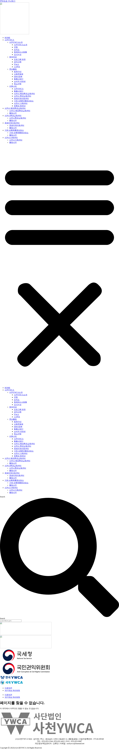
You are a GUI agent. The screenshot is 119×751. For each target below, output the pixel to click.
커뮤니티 (13, 86)
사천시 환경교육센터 (22, 96)
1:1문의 (17, 67)
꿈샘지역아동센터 (21, 98)
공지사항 (17, 62)
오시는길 (17, 54)
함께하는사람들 (20, 52)
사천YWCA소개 (16, 42)
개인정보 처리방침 (12, 690)
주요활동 (13, 69)
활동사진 (13, 113)
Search (2, 497)
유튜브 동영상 (20, 106)
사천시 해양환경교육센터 (24, 94)
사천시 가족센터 (20, 103)
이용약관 (8, 688)
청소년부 (17, 84)
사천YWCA (9, 40)
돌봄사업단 (18, 79)
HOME (7, 38)
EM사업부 (18, 76)
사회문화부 (18, 74)
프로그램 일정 (20, 59)
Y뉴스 (16, 64)
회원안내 (17, 72)
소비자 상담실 (20, 81)
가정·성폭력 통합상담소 (24, 101)
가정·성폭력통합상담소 (14, 130)
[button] (59, 265)
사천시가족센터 (11, 138)
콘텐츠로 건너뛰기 (7, 1)
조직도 (17, 50)
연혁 (16, 47)
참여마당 (13, 57)
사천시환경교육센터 (13, 116)
